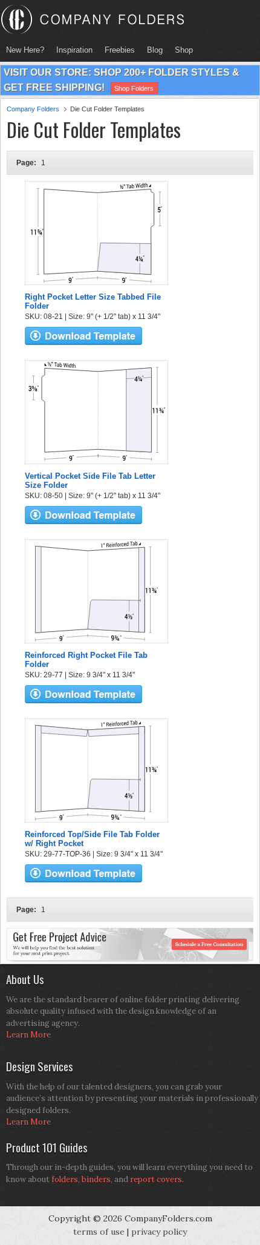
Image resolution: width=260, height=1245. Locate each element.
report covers (156, 1179)
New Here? (25, 49)
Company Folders (33, 109)
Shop (181, 49)
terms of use (99, 1231)
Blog (155, 49)
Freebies (117, 49)
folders (64, 1179)
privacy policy (159, 1231)
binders (96, 1179)
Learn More (28, 1035)
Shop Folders (134, 88)
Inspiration (74, 49)
